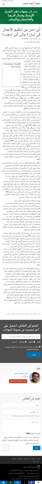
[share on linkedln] (17, 482)
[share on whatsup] (10, 482)
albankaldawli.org (7, 0)
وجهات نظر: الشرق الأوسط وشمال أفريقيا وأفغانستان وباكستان (19, 15)
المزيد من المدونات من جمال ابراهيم (18, 381)
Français (22, 342)
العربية (27, 42)
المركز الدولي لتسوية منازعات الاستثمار (28, 476)
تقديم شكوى (36, 461)
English (30, 342)
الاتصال (14, 459)
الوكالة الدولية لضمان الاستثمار (16, 473)
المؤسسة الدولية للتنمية (16, 470)
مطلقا (12, 186)
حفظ (36, 448)
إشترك (33, 354)
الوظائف (19, 459)
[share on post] (24, 482)
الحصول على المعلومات (29, 459)
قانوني (38, 459)
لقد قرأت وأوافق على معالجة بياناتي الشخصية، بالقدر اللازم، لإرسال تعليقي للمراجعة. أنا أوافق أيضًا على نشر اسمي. (20, 440)
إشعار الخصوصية (26, 437)
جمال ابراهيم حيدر (35, 39)
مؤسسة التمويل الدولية (33, 473)
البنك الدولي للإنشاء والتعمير (31, 470)
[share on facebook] (31, 482)
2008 (31, 194)
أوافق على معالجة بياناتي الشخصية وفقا (22, 348)
